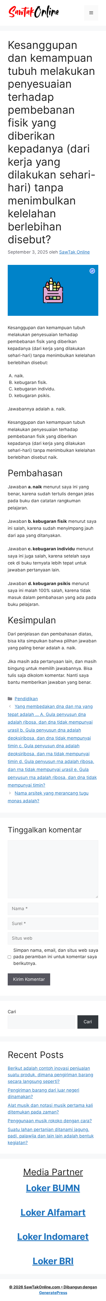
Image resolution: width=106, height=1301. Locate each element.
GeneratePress (53, 1292)
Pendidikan (26, 698)
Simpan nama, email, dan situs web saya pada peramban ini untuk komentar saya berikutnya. (55, 957)
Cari (12, 1011)
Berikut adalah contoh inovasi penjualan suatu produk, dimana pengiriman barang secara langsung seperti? (50, 1075)
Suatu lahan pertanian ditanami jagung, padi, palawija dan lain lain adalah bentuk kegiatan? (51, 1136)
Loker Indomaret (53, 1236)
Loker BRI (53, 1260)
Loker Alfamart (53, 1212)
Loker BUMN (53, 1187)
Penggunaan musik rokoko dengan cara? (50, 1120)
